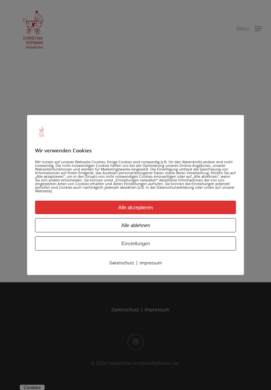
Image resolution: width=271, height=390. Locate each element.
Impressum (150, 263)
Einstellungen (135, 243)
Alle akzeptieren (135, 207)
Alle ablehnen (135, 225)
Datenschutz (121, 263)
